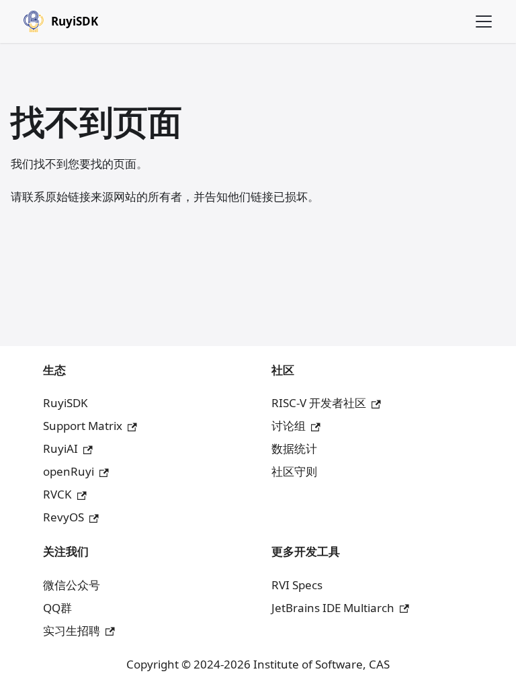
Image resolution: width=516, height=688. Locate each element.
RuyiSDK (65, 403)
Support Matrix (82, 425)
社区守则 (294, 471)
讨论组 (288, 425)
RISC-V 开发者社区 (318, 403)
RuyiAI (60, 448)
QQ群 (57, 607)
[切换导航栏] (484, 21)
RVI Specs (296, 585)
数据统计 (294, 448)
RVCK (57, 494)
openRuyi (68, 471)
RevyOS (63, 517)
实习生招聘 (71, 630)
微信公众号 (71, 585)
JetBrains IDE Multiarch (332, 607)
